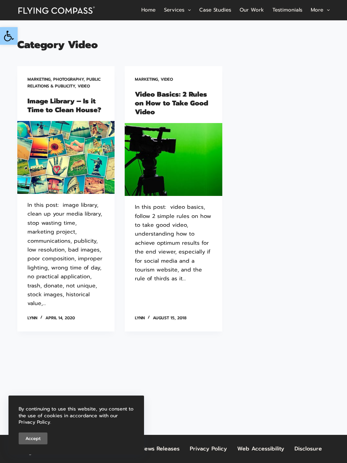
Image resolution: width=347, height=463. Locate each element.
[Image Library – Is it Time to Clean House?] (66, 157)
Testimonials (287, 10)
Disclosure (308, 448)
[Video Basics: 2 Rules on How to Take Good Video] (173, 159)
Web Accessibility (260, 448)
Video (84, 86)
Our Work (252, 10)
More (317, 10)
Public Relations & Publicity (64, 82)
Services (174, 10)
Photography (68, 79)
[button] (9, 36)
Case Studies (215, 10)
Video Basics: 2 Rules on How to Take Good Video (171, 103)
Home (148, 10)
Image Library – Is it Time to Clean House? (64, 105)
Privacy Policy (208, 448)
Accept (33, 438)
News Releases (160, 448)
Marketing (38, 79)
